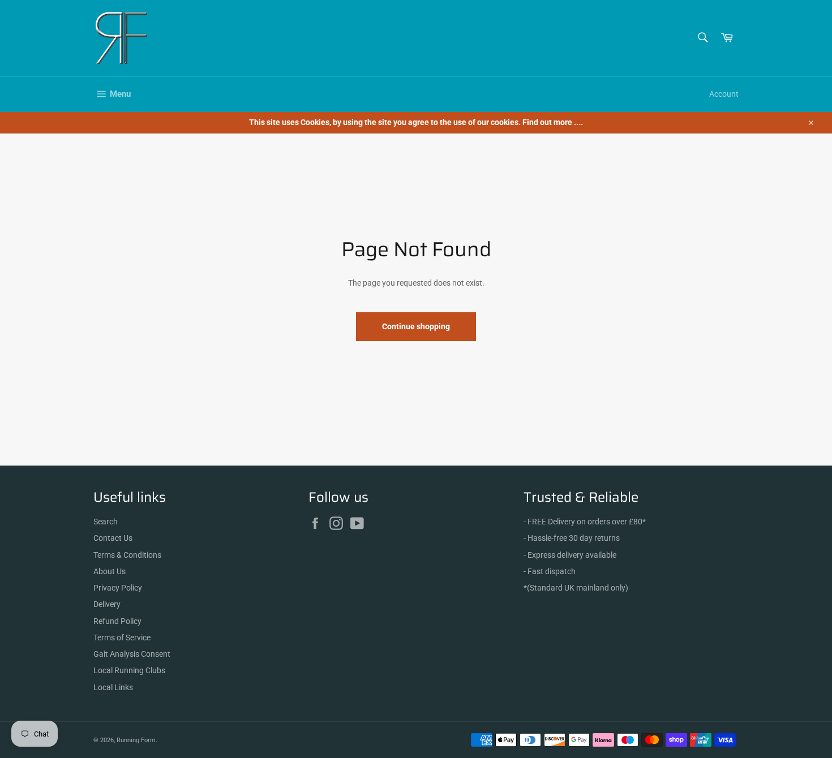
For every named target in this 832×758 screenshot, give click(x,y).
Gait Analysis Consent (131, 653)
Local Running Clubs (129, 670)
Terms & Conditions (127, 554)
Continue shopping (416, 326)
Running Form (136, 740)
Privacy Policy (117, 587)
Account (724, 93)
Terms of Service (122, 637)
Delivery (107, 604)
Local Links (113, 687)
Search (105, 521)
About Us (109, 571)
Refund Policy (117, 621)
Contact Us (112, 537)
